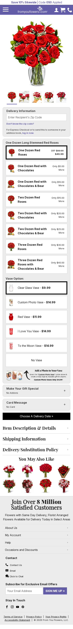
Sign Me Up (54, 591)
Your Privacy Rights (55, 616)
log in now (27, 133)
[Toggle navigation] (6, 9)
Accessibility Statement (17, 620)
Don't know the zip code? (20, 123)
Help (8, 542)
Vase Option (14, 278)
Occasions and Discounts (21, 550)
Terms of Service (13, 616)
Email (12, 570)
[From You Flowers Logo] (33, 10)
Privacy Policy (34, 616)
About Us (11, 528)
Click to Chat (16, 576)
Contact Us (15, 565)
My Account (13, 535)
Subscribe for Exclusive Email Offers (31, 584)
